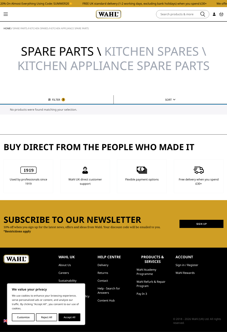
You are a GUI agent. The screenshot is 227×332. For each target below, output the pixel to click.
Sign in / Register (187, 265)
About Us (65, 265)
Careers (64, 273)
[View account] (214, 14)
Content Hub (106, 300)
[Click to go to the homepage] (108, 14)
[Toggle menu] (6, 14)
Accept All (69, 317)
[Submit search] (202, 14)
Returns (103, 273)
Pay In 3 (142, 294)
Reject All (46, 317)
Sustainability (67, 281)
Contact (103, 281)
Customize (23, 317)
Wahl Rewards (185, 273)
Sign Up (201, 223)
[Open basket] (221, 14)
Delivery (103, 265)
